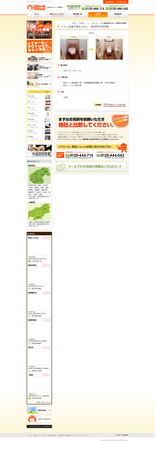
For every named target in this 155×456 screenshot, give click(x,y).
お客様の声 (68, 435)
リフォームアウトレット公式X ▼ (39, 426)
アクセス (46, 238)
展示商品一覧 (52, 435)
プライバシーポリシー (80, 435)
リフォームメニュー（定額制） (40, 92)
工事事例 (60, 435)
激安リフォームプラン (40, 435)
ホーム (30, 435)
